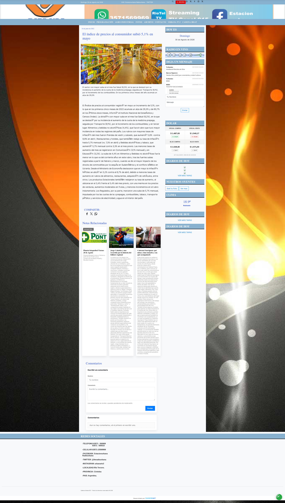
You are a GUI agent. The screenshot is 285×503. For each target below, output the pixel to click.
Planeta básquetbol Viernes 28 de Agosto (93, 251)
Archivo (148, 22)
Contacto (160, 22)
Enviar (150, 408)
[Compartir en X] (91, 214)
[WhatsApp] (187, 2)
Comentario (91, 385)
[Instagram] (199, 2)
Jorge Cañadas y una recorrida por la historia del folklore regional (120, 252)
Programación (105, 22)
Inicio (91, 22)
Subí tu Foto (172, 188)
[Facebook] (195, 2)
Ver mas (183, 188)
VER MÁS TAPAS (185, 175)
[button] (173, 2)
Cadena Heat (189, 22)
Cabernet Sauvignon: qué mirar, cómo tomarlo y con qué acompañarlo (147, 252)
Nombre (90, 376)
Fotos (139, 22)
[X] (191, 2)
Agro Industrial (124, 22)
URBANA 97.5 (174, 22)
